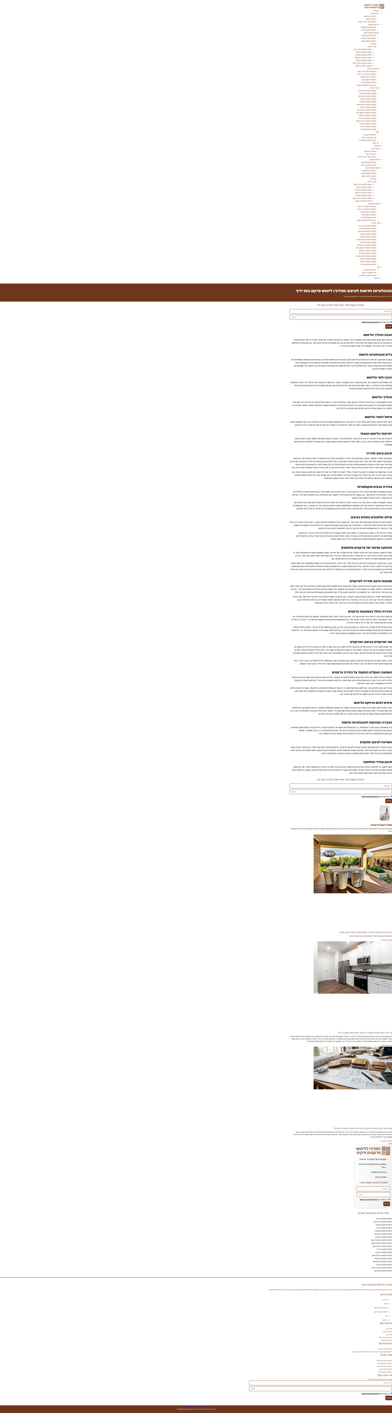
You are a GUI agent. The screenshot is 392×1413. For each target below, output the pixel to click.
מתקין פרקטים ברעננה (367, 124)
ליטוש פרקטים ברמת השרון (382, 1255)
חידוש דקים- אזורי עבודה (367, 22)
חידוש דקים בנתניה (385, 1369)
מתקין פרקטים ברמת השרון (366, 121)
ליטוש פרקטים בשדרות (384, 1361)
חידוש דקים (374, 13)
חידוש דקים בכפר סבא (384, 1366)
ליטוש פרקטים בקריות (364, 52)
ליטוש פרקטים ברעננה (363, 66)
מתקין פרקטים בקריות (368, 107)
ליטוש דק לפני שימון (369, 41)
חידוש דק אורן (371, 19)
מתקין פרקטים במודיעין (367, 93)
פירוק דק (389, 1329)
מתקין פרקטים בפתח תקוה (366, 104)
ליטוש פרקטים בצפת (384, 1264)
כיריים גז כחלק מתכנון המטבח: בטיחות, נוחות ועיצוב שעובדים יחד (365, 1032)
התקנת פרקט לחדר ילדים (366, 74)
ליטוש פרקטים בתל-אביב (362, 49)
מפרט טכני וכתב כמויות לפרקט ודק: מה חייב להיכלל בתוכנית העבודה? (363, 1128)
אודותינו (376, 11)
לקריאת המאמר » (386, 940)
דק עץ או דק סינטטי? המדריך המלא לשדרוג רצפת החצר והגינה (365, 932)
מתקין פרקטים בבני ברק (367, 91)
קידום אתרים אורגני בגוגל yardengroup (196, 1407)
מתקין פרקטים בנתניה (368, 99)
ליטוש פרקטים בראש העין (382, 1261)
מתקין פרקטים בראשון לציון (366, 113)
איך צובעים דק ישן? (369, 137)
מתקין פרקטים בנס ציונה (367, 96)
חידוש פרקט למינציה (368, 27)
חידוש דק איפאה (370, 16)
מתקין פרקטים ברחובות (367, 115)
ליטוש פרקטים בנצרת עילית (381, 1267)
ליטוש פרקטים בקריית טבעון (381, 1243)
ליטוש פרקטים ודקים (371, 33)
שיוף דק (373, 44)
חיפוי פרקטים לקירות (368, 82)
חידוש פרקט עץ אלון (368, 30)
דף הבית (389, 296)
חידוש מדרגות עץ (369, 135)
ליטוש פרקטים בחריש (384, 1218)
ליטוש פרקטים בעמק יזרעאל (381, 1240)
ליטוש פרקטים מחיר (368, 35)
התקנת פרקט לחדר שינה (366, 71)
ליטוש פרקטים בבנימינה (363, 57)
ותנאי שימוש (365, 322)
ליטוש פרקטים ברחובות (383, 1258)
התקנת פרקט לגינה (369, 80)
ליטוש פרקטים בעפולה (364, 60)
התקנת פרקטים (373, 68)
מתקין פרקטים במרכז (368, 129)
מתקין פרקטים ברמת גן (367, 118)
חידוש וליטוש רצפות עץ (367, 140)
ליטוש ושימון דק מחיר (368, 38)
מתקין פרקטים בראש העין (366, 110)
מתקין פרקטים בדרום (368, 126)
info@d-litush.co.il (196, 1412)
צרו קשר (375, 143)
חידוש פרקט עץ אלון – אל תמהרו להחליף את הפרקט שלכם (372, 1352)
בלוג (377, 132)
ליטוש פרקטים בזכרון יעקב (362, 63)
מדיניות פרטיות (374, 322)
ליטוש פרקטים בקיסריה (363, 55)
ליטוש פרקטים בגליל (384, 1249)
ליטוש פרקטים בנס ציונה (383, 1270)
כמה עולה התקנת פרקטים (366, 85)
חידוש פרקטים (373, 24)
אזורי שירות (372, 46)
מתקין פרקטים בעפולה (368, 102)
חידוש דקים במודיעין (385, 1372)
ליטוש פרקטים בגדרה (384, 1227)
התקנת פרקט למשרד (368, 77)
